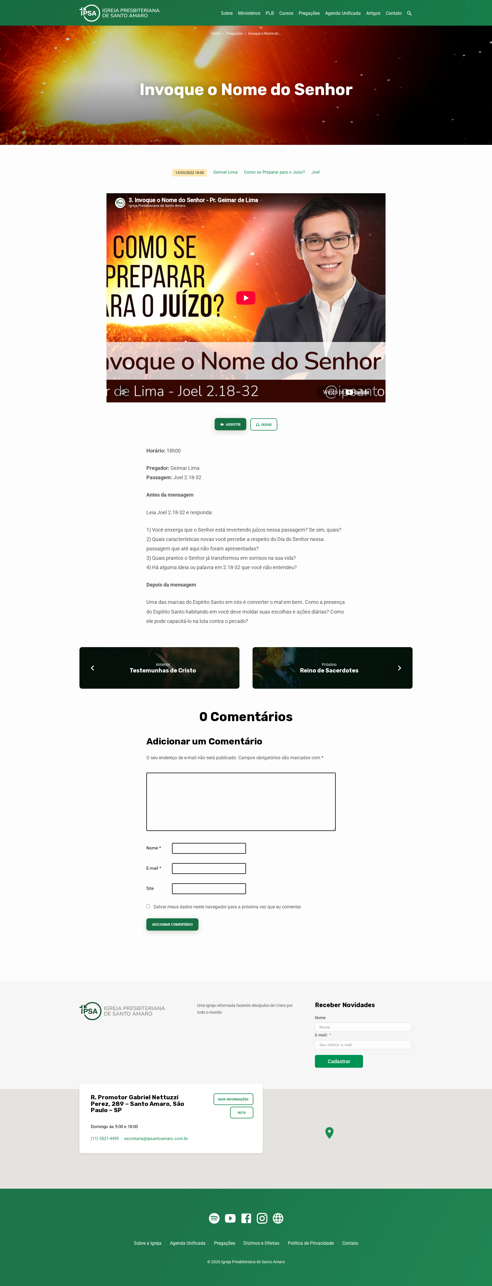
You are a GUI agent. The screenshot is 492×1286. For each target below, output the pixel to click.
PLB (270, 13)
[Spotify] (214, 1218)
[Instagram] (262, 1218)
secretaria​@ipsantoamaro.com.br (156, 1138)
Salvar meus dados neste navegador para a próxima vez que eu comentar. (227, 907)
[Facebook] (246, 1218)
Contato (394, 13)
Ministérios (249, 13)
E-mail (153, 868)
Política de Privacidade (311, 1243)
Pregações (309, 13)
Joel (315, 172)
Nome (153, 848)
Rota (242, 1113)
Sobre (227, 13)
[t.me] (278, 1218)
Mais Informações (233, 1099)
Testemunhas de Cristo (163, 670)
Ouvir (266, 425)
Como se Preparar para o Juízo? (274, 172)
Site (150, 888)
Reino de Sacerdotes (329, 670)
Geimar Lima (225, 172)
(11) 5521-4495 (105, 1138)
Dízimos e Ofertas (261, 1243)
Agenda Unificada (343, 13)
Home (216, 33)
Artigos (373, 13)
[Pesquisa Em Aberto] (409, 13)
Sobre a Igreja (147, 1243)
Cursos (286, 13)
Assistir (233, 425)
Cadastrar (339, 1061)
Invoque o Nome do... (264, 33)
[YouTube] (230, 1218)
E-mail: (321, 1035)
